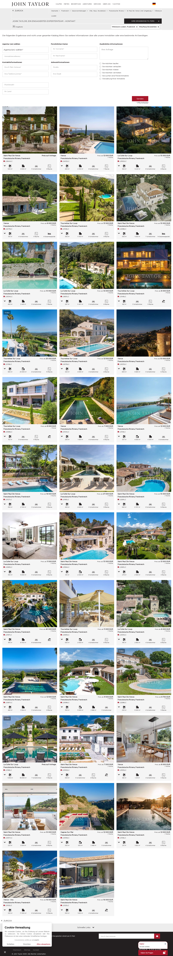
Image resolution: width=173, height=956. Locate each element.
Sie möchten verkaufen (111, 66)
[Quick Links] (93, 927)
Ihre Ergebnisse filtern (142, 21)
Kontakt (36, 950)
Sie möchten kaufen (110, 63)
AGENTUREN (87, 4)
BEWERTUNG (76, 4)
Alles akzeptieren (43, 944)
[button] (5, 952)
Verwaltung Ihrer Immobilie (113, 79)
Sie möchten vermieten (111, 73)
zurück (19, 11)
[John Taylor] (30, 4)
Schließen (10, 944)
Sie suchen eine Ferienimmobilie (115, 76)
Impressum (17, 950)
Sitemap (27, 950)
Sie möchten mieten (110, 70)
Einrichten (27, 944)
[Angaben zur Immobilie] (4, 166)
